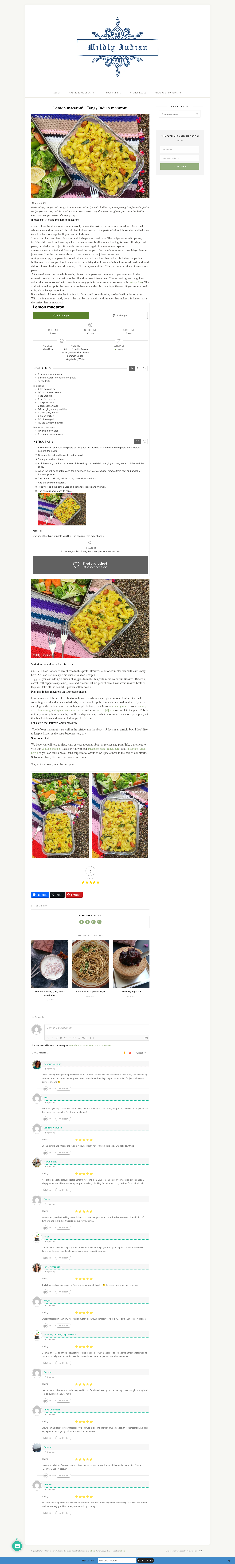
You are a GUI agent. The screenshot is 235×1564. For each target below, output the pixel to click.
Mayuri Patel (50, 1161)
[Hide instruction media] (144, 441)
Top (201, 1551)
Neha (46, 1236)
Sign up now (88, 1560)
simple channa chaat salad (69, 710)
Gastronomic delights (81, 92)
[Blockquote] (74, 1038)
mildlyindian (40, 906)
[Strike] (61, 1038)
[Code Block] (79, 1038)
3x (144, 368)
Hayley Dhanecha (53, 1266)
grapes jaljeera (105, 710)
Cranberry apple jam (131, 991)
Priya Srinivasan (52, 1409)
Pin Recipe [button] (121, 315)
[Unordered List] (70, 1038)
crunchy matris (120, 706)
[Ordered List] (65, 1038)
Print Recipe (63, 315)
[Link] (83, 1038)
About (57, 92)
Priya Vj (48, 1447)
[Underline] (56, 1038)
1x (132, 368)
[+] (92, 1038)
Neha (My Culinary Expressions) (60, 1334)
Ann (46, 1097)
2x (138, 368)
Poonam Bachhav (53, 1063)
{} (87, 1038)
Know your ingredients (168, 92)
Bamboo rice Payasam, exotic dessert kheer (49, 993)
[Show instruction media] (137, 441)
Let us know (89, 567)
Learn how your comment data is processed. (90, 1045)
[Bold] (47, 1038)
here (93, 1551)
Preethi (48, 1372)
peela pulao (135, 282)
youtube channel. (51, 748)
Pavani (47, 1199)
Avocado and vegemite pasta (90, 991)
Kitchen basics (138, 92)
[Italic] (52, 1038)
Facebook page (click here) (104, 748)
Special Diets (113, 92)
